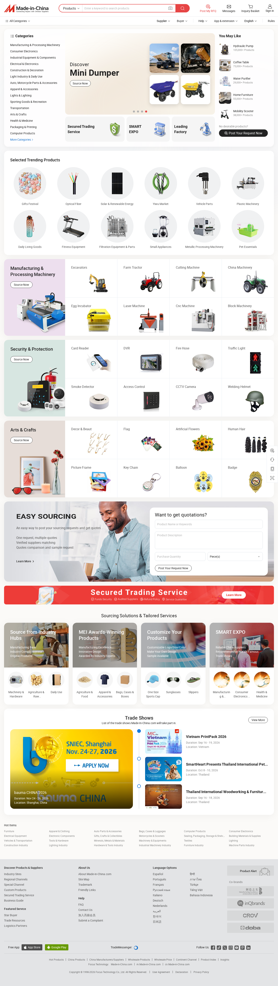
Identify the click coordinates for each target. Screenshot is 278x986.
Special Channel (14, 884)
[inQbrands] (250, 903)
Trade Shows (139, 718)
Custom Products (15, 890)
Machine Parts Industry (241, 845)
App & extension (224, 21)
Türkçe (194, 884)
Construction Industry (16, 845)
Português (159, 879)
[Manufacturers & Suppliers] (26, 8)
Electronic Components (62, 835)
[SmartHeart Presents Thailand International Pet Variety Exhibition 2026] (163, 769)
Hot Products (56, 959)
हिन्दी (192, 874)
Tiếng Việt (196, 890)
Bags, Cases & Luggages (152, 831)
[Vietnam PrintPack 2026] (163, 741)
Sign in (270, 11)
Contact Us (85, 910)
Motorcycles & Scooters (151, 835)
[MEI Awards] (250, 891)
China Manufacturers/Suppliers (106, 959)
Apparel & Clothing (59, 831)
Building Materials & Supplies (245, 835)
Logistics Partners (15, 926)
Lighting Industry (58, 845)
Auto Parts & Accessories (107, 831)
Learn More (24, 561)
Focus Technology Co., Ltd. (111, 972)
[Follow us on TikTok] (219, 947)
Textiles (188, 840)
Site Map (83, 879)
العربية (157, 911)
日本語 (157, 922)
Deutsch (158, 900)
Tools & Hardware (58, 840)
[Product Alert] (250, 871)
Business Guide (13, 900)
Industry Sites (12, 874)
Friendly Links (87, 890)
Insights (224, 959)
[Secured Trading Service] (139, 595)
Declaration (181, 972)
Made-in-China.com (121, 964)
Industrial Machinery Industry (155, 845)
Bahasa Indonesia (201, 895)
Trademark (85, 884)
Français (158, 884)
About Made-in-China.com (94, 874)
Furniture (9, 831)
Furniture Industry (194, 845)
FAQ (81, 904)
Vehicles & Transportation (18, 840)
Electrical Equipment (15, 835)
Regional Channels (15, 879)
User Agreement (161, 972)
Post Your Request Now (245, 133)
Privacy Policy (201, 972)
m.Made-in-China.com (149, 964)
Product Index (208, 959)
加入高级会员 (86, 915)
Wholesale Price (163, 959)
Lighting (233, 840)
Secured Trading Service (19, 895)
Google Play (56, 947)
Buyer (180, 21)
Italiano (157, 895)
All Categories (18, 21)
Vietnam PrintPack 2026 (206, 736)
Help (201, 21)
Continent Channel (186, 959)
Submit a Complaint (90, 920)
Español (158, 874)
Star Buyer (10, 915)
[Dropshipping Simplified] (250, 928)
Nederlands (160, 906)
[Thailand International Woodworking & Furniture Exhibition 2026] (163, 796)
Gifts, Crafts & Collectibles (108, 835)
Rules (271, 21)
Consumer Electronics (241, 831)
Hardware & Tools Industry (108, 845)
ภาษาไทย (196, 879)
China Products (76, 959)
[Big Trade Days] (140, 74)
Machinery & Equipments (152, 840)
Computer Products (195, 831)
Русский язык (161, 890)
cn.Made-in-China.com (177, 964)
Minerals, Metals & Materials (109, 840)
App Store (32, 947)
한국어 (157, 916)
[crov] (250, 915)
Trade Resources (14, 920)
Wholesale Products (139, 959)
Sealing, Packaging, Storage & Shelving (205, 835)
